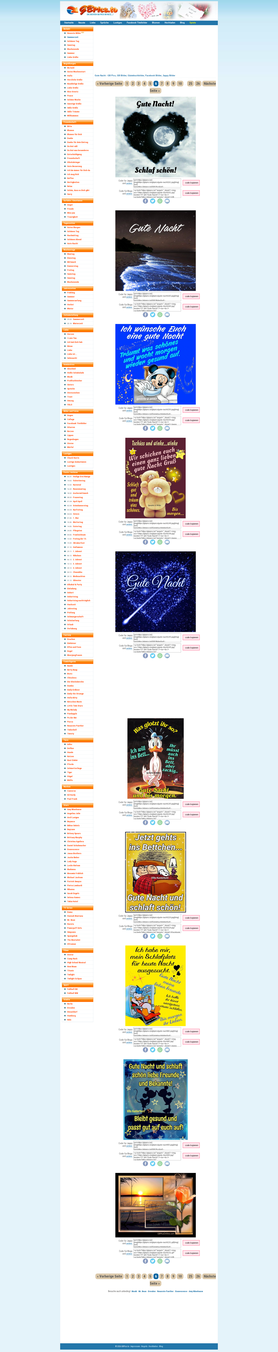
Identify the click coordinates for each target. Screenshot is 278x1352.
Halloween (78, 547)
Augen (70, 415)
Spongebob (72, 936)
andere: (129, 183)
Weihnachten (79, 576)
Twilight (71, 974)
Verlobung (72, 628)
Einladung (71, 588)
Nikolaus (77, 555)
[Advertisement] (79, 1072)
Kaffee (70, 178)
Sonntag (71, 45)
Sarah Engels (73, 893)
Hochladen (170, 22)
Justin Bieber (73, 857)
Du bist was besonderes (78, 150)
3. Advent (77, 564)
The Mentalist (73, 940)
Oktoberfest (79, 543)
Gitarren (71, 427)
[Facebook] (145, 203)
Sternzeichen (73, 393)
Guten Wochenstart (76, 71)
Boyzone (71, 829)
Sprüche (104, 22)
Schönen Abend (74, 239)
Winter (70, 308)
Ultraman (71, 944)
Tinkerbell (72, 730)
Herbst (70, 304)
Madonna (71, 869)
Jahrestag (72, 608)
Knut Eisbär (72, 760)
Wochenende (73, 49)
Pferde (70, 764)
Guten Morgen (73, 227)
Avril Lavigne (73, 817)
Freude (70, 209)
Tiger (69, 772)
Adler (69, 744)
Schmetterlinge (74, 768)
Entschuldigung (74, 154)
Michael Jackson (75, 877)
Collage (70, 419)
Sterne (70, 443)
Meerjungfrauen (74, 655)
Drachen (71, 639)
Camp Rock (72, 958)
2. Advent (77, 559)
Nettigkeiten (73, 182)
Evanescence (73, 849)
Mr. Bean (71, 920)
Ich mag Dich (73, 174)
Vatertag (77, 526)
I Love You (72, 338)
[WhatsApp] (159, 203)
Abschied (71, 368)
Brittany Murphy (74, 837)
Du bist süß (72, 146)
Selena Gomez (73, 897)
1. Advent (77, 551)
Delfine (70, 748)
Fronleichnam (79, 535)
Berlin (70, 1004)
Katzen (70, 756)
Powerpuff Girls (74, 928)
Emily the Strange (75, 693)
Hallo (69, 75)
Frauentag (78, 497)
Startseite (69, 22)
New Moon (72, 966)
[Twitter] (152, 203)
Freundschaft (73, 158)
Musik (70, 377)
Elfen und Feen (74, 647)
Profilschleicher (74, 380)
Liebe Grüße (72, 57)
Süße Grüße (72, 108)
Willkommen (72, 115)
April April (77, 501)
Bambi (70, 666)
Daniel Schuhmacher (76, 845)
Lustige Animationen (76, 462)
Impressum (135, 1346)
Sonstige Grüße (74, 104)
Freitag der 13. (80, 539)
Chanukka (77, 572)
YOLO (69, 404)
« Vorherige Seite (109, 84)
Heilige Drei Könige (81, 476)
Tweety (70, 733)
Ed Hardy (71, 795)
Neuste (81, 22)
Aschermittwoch (80, 493)
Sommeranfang (74, 300)
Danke (70, 138)
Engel (69, 651)
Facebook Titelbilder (137, 22)
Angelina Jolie (73, 813)
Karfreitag (78, 510)
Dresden (71, 1008)
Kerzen (70, 431)
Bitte (69, 126)
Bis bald (70, 68)
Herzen (70, 334)
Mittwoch (71, 262)
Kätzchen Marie (74, 701)
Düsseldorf (72, 1012)
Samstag (71, 274)
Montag (70, 254)
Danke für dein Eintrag (77, 142)
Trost (69, 397)
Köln (69, 1020)
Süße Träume (73, 111)
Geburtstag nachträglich (78, 600)
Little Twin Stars (75, 706)
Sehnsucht (72, 358)
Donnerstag (72, 266)
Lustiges (117, 22)
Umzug (70, 400)
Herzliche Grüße (74, 79)
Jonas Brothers (74, 853)
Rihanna (70, 889)
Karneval (77, 485)
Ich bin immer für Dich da (78, 170)
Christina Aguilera (75, 841)
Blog (182, 22)
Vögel (70, 776)
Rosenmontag (79, 489)
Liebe (92, 22)
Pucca (70, 721)
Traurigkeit (72, 217)
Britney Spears (74, 833)
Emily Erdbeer (73, 690)
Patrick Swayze (74, 881)
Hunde (70, 752)
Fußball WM (72, 993)
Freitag (70, 270)
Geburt (70, 592)
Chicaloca (71, 677)
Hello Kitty (72, 697)
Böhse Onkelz (73, 825)
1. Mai (76, 518)
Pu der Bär (72, 717)
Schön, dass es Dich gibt (78, 190)
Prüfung (71, 612)
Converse (71, 791)
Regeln (144, 1346)
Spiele (193, 22)
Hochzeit (71, 604)
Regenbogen (73, 439)
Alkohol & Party (74, 584)
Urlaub (70, 624)
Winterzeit (78, 323)
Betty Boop (72, 670)
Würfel (70, 447)
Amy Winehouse (74, 809)
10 (180, 84)
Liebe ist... (72, 354)
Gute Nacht (72, 243)
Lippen (70, 435)
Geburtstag (72, 596)
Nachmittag (72, 235)
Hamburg (71, 1015)
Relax (69, 186)
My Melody (72, 710)
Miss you (71, 213)
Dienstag (71, 258)
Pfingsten (77, 530)
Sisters (70, 384)
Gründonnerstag (80, 505)
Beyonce (71, 821)
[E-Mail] (167, 203)
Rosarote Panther (75, 726)
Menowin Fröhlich (75, 873)
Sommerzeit (72, 37)
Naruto (70, 924)
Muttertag (78, 522)
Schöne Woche (74, 99)
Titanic (70, 970)
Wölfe (70, 780)
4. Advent (77, 568)
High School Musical (76, 962)
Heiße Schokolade (75, 373)
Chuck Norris (73, 458)
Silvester (77, 580)
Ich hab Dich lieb (74, 342)
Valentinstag (79, 480)
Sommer (71, 53)
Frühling (71, 292)
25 (190, 84)
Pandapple (72, 713)
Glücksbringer (73, 162)
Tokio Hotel (72, 901)
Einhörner (71, 643)
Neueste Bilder (74, 33)
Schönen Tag (73, 41)
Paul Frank (72, 799)
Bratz (69, 673)
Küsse (70, 346)
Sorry (69, 194)
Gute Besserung (74, 166)
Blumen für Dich (74, 134)
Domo (69, 912)
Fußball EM (72, 989)
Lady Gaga (72, 861)
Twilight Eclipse (74, 978)
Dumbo (70, 686)
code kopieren (191, 182)
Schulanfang (73, 620)
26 (198, 84)
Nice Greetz (72, 91)
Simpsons (71, 932)
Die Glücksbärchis (75, 682)
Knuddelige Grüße (75, 84)
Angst (70, 205)
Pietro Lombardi (74, 885)
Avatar (70, 954)
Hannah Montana (75, 916)
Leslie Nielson (73, 865)
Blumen (156, 22)
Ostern (76, 514)
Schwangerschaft (75, 616)
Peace (70, 95)
